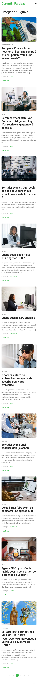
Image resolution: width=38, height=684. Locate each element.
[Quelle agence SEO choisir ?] (19, 299)
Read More (5, 81)
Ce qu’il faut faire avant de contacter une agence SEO (17, 509)
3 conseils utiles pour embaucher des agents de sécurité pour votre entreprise (17, 380)
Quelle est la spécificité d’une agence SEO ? (16, 256)
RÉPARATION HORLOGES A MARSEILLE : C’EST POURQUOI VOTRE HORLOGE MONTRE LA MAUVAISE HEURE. (19, 639)
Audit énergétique (7, 45)
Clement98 (13, 276)
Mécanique (5, 628)
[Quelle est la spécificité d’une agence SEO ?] (19, 236)
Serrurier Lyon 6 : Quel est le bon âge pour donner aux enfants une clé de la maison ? (19, 192)
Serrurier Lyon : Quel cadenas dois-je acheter (16, 446)
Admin (12, 76)
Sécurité (4, 184)
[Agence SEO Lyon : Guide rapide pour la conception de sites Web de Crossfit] (19, 549)
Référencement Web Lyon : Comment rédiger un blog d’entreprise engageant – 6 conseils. (17, 123)
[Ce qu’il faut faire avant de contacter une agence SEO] (19, 488)
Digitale (4, 114)
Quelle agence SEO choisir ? (18, 317)
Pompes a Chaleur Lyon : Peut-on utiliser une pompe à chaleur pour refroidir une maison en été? (19, 53)
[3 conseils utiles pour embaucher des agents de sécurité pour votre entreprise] (19, 356)
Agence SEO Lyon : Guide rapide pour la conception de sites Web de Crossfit (19, 571)
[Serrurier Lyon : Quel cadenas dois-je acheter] (19, 426)
